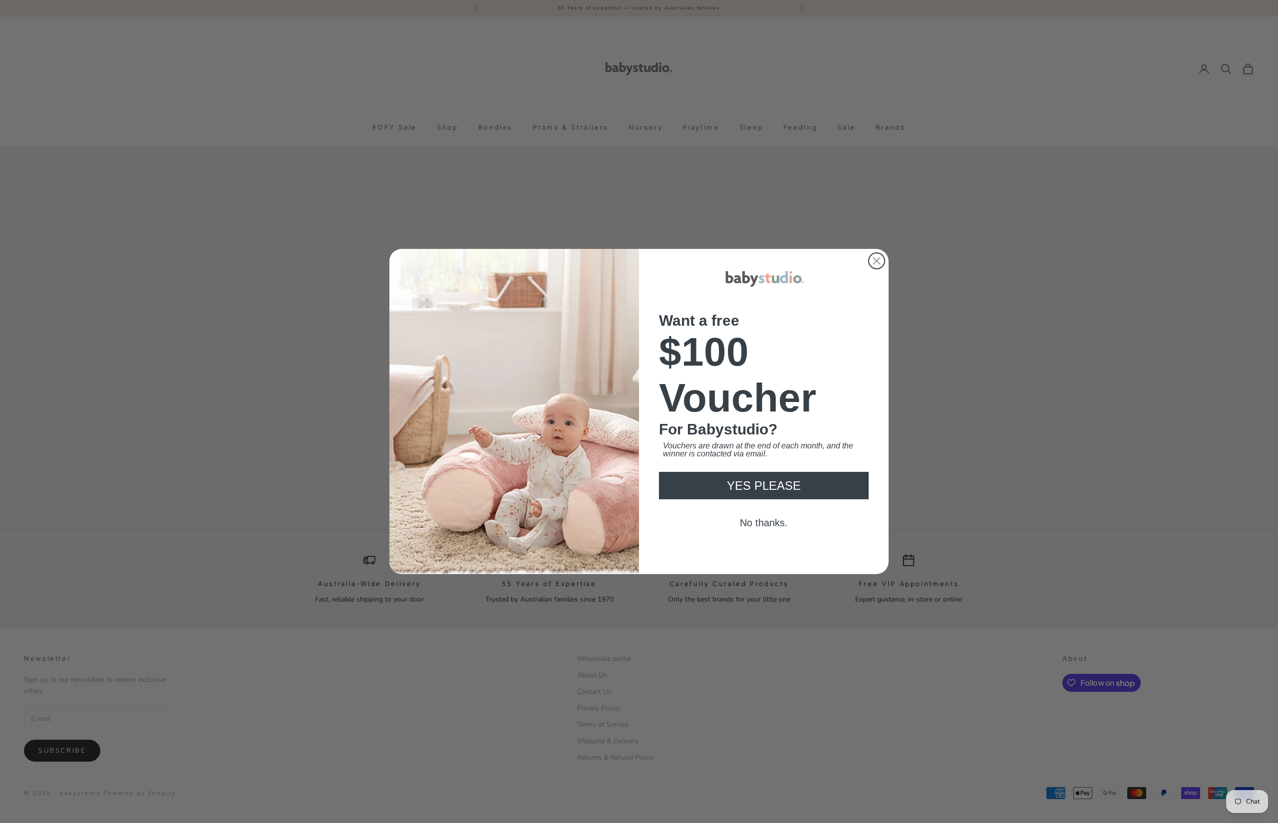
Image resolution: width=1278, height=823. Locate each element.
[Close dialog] (877, 244)
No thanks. (764, 539)
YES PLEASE (763, 502)
